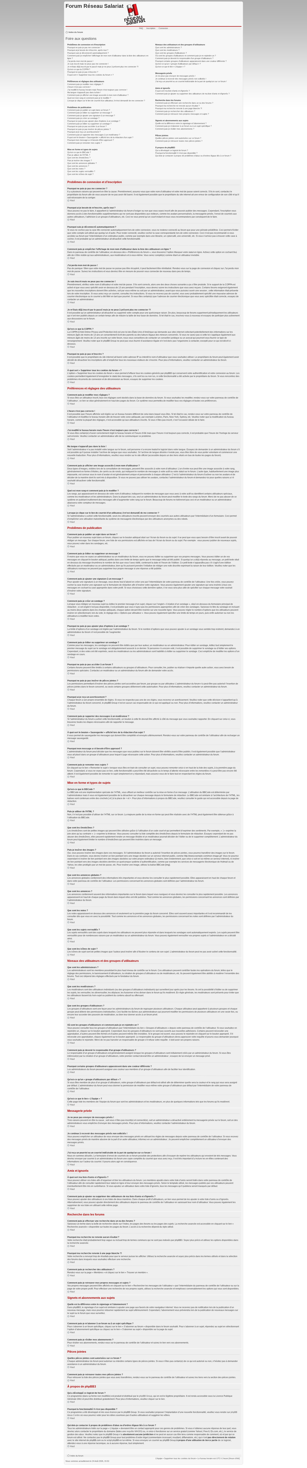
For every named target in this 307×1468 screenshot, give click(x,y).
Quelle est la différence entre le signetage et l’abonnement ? (180, 123)
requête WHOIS (134, 1431)
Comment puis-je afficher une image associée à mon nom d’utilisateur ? (97, 95)
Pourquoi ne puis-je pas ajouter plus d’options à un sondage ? (93, 121)
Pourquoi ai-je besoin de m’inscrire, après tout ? (87, 50)
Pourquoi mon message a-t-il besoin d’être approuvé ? (90, 140)
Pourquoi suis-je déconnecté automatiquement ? (88, 53)
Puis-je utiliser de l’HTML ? (78, 155)
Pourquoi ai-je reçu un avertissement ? (84, 132)
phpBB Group (145, 1396)
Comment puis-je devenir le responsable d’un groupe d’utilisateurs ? (184, 58)
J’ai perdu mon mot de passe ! (80, 61)
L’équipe (158, 1458)
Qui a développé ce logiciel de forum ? (171, 150)
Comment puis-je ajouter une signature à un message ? (91, 115)
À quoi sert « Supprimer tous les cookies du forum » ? (90, 75)
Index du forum (76, 32)
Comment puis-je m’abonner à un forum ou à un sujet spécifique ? (183, 126)
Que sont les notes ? (76, 169)
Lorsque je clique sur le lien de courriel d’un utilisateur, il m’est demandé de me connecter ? (106, 101)
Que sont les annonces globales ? (82, 163)
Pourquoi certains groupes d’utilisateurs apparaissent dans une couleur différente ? (191, 61)
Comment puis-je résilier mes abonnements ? (174, 129)
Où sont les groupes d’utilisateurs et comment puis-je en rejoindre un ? (185, 56)
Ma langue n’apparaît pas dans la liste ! (84, 92)
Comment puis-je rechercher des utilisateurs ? (175, 111)
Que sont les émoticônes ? (78, 158)
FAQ (141, 28)
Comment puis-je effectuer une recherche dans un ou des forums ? (184, 103)
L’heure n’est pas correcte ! (79, 87)
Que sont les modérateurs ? (167, 50)
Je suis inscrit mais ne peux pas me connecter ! (88, 64)
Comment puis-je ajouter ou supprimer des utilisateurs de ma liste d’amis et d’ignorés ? (192, 94)
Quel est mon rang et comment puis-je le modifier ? (89, 98)
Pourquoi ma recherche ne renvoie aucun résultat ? (177, 106)
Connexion (163, 28)
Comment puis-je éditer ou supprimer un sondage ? (89, 124)
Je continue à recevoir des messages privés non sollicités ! (180, 79)
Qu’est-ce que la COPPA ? (78, 69)
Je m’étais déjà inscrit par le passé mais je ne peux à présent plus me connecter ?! (102, 67)
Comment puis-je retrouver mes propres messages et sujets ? (182, 114)
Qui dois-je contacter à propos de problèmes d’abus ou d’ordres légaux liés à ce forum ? (193, 156)
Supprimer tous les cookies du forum (180, 1458)
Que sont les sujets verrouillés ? (81, 171)
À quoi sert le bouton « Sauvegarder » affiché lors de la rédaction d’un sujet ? (100, 137)
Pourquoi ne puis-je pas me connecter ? (84, 47)
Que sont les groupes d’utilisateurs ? (171, 53)
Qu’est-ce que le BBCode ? (79, 152)
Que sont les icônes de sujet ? (80, 174)
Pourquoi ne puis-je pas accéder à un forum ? (87, 126)
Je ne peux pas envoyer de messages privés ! (175, 76)
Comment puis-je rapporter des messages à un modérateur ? (93, 135)
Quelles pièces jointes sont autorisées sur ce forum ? (178, 138)
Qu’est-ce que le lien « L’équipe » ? (170, 67)
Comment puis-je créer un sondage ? (83, 118)
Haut (72, 200)
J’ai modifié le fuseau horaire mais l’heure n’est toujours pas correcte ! (97, 90)
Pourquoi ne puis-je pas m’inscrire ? (82, 72)
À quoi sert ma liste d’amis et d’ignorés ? (172, 91)
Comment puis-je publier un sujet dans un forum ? (88, 110)
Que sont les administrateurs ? (168, 47)
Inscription (150, 28)
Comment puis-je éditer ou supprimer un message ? (89, 113)
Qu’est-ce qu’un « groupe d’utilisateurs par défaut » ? (178, 64)
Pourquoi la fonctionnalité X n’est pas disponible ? (176, 153)
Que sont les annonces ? (78, 166)
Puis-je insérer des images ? (79, 160)
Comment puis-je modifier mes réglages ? (85, 84)
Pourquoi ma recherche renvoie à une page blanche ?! (178, 108)
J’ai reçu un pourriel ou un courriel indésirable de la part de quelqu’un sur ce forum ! (191, 81)
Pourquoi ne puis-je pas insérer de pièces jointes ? (89, 129)
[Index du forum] (134, 14)
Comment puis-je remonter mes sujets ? (84, 143)
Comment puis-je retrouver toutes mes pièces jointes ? (178, 141)
